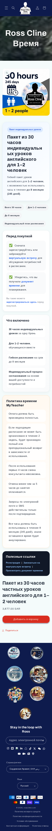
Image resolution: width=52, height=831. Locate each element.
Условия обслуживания (27, 821)
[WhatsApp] (44, 748)
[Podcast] (33, 753)
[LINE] (12, 748)
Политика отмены (40, 826)
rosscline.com (30, 808)
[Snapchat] (26, 748)
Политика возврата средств (27, 812)
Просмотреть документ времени (24, 570)
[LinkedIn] (21, 748)
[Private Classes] (25, 714)
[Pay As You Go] (38, 675)
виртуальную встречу (23, 258)
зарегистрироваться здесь (21, 302)
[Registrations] (13, 654)
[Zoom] (24, 753)
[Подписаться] (42, 740)
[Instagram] (8, 748)
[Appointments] (36, 653)
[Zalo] (17, 748)
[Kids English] (16, 696)
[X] (34, 748)
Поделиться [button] (11, 630)
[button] (6, 7)
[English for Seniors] (38, 695)
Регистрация (13, 562)
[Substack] (28, 753)
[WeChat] (39, 748)
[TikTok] (30, 748)
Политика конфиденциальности (27, 816)
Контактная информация (17, 826)
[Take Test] (14, 674)
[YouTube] (19, 753)
